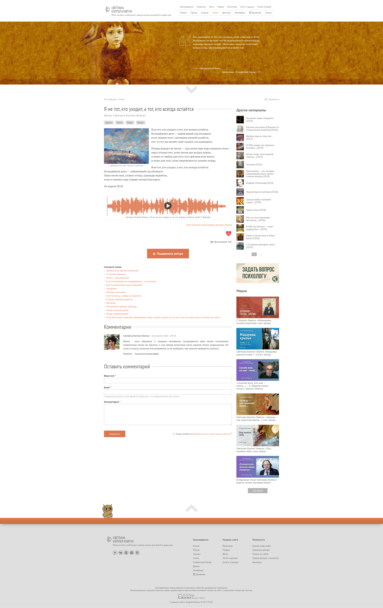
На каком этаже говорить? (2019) (260, 119)
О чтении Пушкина (116, 274)
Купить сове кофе (261, 545)
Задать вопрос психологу (265, 557)
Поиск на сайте (260, 553)
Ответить (127, 353)
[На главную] (107, 9)
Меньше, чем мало (116, 292)
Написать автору (261, 549)
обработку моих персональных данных (212, 434)
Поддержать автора (169, 254)
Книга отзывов (264, 6)
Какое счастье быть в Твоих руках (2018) (260, 237)
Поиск (268, 12)
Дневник (256, 12)
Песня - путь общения (117, 277)
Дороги (108, 122)
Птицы (129, 122)
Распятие (111, 302)
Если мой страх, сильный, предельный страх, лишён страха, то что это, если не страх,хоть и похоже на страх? (163, 317)
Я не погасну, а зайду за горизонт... (124, 295)
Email (107, 387)
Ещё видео (257, 490)
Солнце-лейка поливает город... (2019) (258, 201)
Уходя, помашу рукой (117, 310)
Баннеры (257, 562)
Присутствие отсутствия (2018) (262, 191)
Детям (196, 566)
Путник (140, 122)
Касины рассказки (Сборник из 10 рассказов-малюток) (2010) (262, 128)
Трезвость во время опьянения (122, 270)
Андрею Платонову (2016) (259, 182)
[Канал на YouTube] (115, 552)
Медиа (221, 6)
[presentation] (271, 41)
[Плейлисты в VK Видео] (126, 552)
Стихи (215, 12)
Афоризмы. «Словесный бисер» (239, 71)
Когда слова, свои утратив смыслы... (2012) (259, 155)
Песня (119, 122)
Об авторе (232, 6)
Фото (211, 6)
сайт (219, 590)
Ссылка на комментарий (147, 353)
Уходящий (111, 288)
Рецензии (201, 6)
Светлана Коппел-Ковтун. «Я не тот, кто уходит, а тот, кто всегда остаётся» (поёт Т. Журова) (168, 217)
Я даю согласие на (203, 434)
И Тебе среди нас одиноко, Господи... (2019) (260, 146)
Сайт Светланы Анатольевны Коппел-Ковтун (209, 224)
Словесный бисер (202, 562)
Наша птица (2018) (256, 209)
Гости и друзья (247, 6)
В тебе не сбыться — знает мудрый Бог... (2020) (259, 228)
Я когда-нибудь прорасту (119, 299)
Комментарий (111, 401)
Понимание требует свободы (121, 306)
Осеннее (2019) (254, 164)
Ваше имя (109, 375)
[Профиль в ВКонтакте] (120, 552)
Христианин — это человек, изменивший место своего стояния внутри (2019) (260, 173)
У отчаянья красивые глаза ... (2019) (261, 246)
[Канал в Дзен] (132, 552)
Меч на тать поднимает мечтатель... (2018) (258, 219)
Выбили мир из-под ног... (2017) (259, 137)
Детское (226, 12)
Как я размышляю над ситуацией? (124, 284)
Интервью (240, 12)
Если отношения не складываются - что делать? (131, 281)
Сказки (204, 12)
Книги (183, 12)
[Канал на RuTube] (137, 552)
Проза (194, 12)
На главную (110, 99)
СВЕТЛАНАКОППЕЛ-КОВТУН (121, 9)
